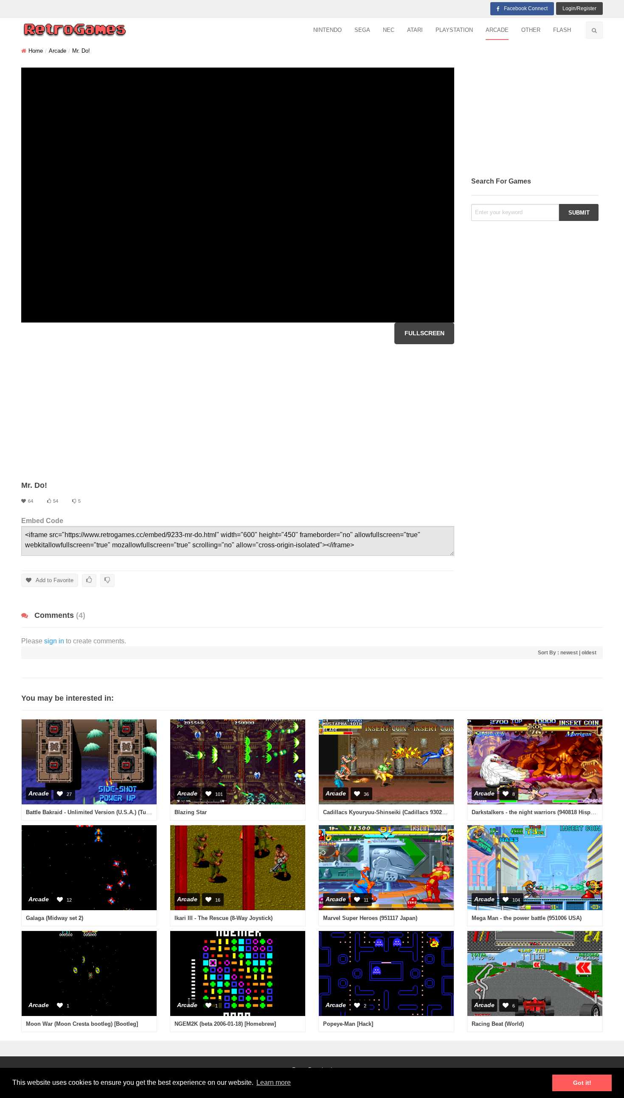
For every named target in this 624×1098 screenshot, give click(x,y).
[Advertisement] (237, 412)
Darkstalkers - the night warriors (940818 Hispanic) (537, 812)
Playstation (454, 30)
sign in (54, 641)
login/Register (579, 8)
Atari (415, 30)
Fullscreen (424, 333)
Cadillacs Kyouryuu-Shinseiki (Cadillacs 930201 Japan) (395, 812)
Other (530, 30)
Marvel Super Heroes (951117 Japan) (370, 918)
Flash (562, 30)
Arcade (497, 30)
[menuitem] (327, 30)
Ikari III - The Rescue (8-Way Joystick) (223, 918)
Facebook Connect (526, 8)
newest (569, 653)
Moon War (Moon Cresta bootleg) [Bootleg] (82, 1024)
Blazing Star (190, 812)
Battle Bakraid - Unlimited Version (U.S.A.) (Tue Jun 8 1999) (103, 812)
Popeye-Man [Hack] (348, 1024)
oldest (589, 653)
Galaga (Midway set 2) (54, 918)
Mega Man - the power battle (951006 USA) (527, 918)
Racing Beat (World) (498, 1024)
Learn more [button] (273, 1082)
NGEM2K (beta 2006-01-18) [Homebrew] (225, 1024)
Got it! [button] (582, 1082)
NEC (388, 30)
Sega (362, 30)
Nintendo (327, 30)
